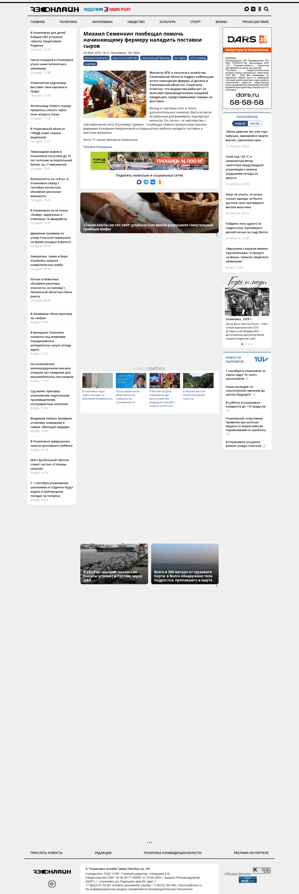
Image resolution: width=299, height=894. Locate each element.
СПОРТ (195, 22)
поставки (180, 58)
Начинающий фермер (156, 58)
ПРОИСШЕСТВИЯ (255, 22)
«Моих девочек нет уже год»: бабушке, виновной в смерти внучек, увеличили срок (247, 136)
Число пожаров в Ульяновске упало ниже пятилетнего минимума (52, 64)
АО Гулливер (198, 58)
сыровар (90, 64)
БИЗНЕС (222, 22)
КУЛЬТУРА (168, 22)
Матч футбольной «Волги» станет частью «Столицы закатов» (50, 464)
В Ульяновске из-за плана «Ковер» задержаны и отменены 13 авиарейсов (49, 214)
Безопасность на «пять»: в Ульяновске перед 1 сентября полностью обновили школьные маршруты (49, 187)
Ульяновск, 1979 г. (239, 319)
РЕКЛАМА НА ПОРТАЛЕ (251, 853)
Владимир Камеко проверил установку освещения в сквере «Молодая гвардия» (51, 422)
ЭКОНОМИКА (102, 22)
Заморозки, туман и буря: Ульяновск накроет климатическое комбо (49, 260)
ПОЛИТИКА (68, 22)
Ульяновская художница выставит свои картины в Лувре (49, 87)
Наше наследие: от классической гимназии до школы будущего (245, 390)
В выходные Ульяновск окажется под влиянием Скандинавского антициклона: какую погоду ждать (51, 341)
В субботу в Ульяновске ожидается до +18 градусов (245, 404)
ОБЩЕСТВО (136, 22)
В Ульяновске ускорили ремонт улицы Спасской (244, 444)
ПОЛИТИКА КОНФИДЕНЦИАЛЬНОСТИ (173, 853)
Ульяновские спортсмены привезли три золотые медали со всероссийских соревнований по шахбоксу (246, 424)
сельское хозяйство (124, 58)
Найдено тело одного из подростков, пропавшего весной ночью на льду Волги (247, 228)
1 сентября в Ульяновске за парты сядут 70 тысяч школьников (245, 374)
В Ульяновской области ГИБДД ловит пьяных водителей (48, 133)
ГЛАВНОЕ (38, 22)
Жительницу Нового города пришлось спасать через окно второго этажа (51, 110)
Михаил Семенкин (96, 58)
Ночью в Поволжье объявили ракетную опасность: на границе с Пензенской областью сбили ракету (51, 287)
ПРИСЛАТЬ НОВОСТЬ (47, 853)
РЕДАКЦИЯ (103, 853)
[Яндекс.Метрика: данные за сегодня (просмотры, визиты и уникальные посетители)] (238, 874)
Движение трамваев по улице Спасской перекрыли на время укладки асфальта (51, 237)
